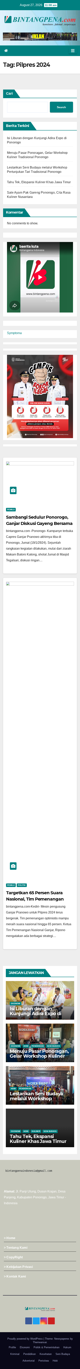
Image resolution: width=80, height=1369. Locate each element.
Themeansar (40, 1342)
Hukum (67, 1347)
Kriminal (14, 1354)
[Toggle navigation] (73, 51)
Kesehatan (46, 1354)
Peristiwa (43, 1360)
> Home (9, 1238)
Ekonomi (15, 1003)
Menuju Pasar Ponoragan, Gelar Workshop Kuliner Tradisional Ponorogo (39, 1056)
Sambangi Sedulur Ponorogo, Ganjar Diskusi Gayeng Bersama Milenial (39, 523)
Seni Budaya (53, 1046)
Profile (12, 1347)
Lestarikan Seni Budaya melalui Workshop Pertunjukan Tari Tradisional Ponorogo (36, 1101)
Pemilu (11, 509)
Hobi (25, 1046)
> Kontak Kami (15, 1276)
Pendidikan (38, 1046)
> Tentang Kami (15, 1247)
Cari (9, 93)
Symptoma (14, 333)
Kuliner (36, 1131)
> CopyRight (13, 1257)
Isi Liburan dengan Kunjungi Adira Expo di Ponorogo (35, 1013)
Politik (22, 885)
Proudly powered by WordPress (25, 1338)
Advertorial (29, 1360)
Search (61, 107)
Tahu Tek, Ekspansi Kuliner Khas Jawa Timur (39, 182)
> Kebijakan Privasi (18, 1266)
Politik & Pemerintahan (46, 1347)
